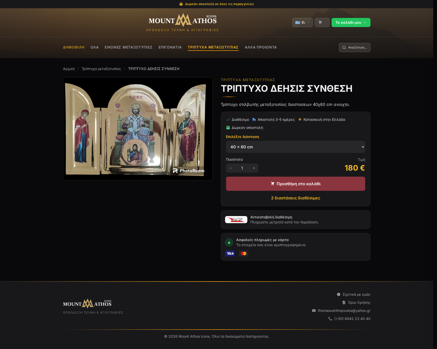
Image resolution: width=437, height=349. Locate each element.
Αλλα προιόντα (261, 47)
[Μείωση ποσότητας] (230, 168)
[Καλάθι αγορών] (322, 22)
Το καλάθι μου (348, 22)
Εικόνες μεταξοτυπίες (128, 47)
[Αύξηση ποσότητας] (253, 168)
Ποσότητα (234, 159)
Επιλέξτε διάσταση (242, 136)
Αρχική (69, 68)
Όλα (95, 47)
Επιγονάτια (170, 47)
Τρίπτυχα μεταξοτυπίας (213, 47)
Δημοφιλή (74, 47)
